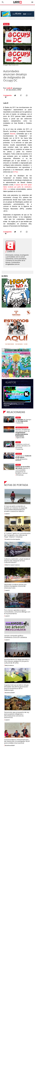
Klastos (11, 382)
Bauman (12, 134)
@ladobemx (17, 88)
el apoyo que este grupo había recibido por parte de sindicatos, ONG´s (17, 187)
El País (15, 172)
